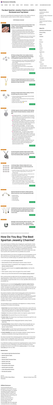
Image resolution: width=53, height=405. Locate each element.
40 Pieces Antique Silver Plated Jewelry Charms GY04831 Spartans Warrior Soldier (22, 93)
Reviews (6, 5)
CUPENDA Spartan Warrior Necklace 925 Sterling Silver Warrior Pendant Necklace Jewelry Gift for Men (22, 112)
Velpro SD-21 (42, 19)
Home (2, 5)
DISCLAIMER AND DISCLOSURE (45, 5)
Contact (41, 36)
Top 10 (21, 5)
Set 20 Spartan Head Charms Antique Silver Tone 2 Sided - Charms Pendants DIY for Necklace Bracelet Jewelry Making (23, 26)
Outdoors (42, 60)
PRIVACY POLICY (43, 66)
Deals (13, 5)
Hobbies (41, 58)
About (40, 34)
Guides (17, 5)
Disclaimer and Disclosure (45, 30)
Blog (10, 5)
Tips (41, 54)
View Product (32, 49)
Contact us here (23, 346)
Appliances (41, 52)
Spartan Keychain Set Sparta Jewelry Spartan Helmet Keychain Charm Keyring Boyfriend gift (22, 192)
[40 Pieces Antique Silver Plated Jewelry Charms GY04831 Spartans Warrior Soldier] (6, 96)
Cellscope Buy (42, 24)
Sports (40, 56)
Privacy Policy (42, 32)
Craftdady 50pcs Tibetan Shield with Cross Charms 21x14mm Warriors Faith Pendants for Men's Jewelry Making (22, 167)
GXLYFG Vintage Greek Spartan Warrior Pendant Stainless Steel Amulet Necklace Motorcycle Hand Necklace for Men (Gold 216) (23, 81)
